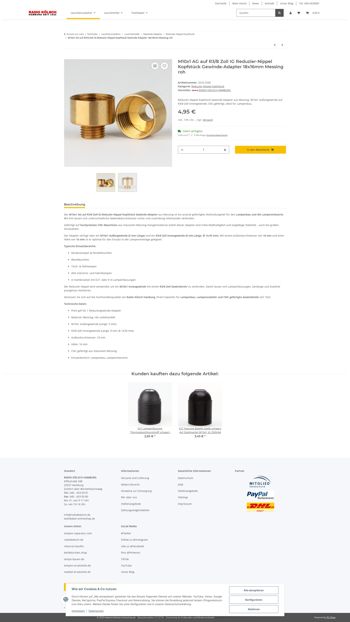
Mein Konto (239, 3)
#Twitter (126, 533)
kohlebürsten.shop (75, 552)
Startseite (221, 3)
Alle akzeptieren (254, 590)
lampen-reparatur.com (78, 533)
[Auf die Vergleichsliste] (155, 66)
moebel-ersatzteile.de (77, 572)
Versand (208, 120)
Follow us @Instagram (134, 539)
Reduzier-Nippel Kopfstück (207, 86)
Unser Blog (286, 3)
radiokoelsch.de (73, 539)
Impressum (78, 610)
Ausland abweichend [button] (216, 135)
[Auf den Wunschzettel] (164, 66)
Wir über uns (129, 497)
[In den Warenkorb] (67, 57)
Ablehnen (254, 609)
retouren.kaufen (74, 546)
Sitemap (183, 497)
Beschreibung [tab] (74, 204)
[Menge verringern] (182, 149)
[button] (291, 13)
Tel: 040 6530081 (309, 3)
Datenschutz (96, 610)
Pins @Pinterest (130, 552)
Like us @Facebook (132, 546)
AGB (180, 484)
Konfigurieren (253, 599)
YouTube (126, 565)
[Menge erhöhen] (225, 149)
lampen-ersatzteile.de (77, 565)
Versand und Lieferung (135, 478)
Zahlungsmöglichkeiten (135, 510)
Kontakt (269, 3)
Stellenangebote (131, 504)
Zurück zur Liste (75, 34)
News (255, 3)
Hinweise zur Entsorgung (136, 491)
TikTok (125, 559)
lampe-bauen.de (74, 559)
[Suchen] (279, 13)
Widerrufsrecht (130, 484)
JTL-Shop (331, 617)
